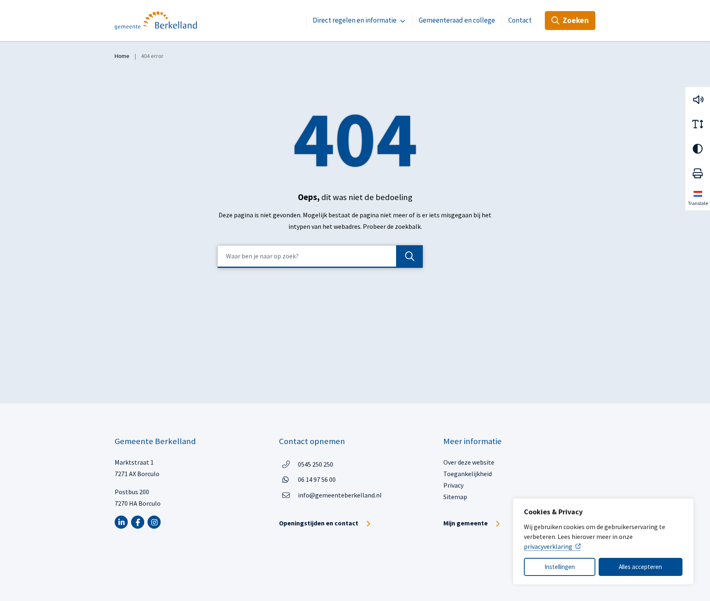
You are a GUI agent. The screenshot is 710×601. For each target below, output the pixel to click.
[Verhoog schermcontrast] (697, 148)
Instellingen (559, 567)
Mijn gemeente (465, 523)
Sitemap (455, 497)
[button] (697, 99)
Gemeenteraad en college (457, 20)
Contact (520, 20)
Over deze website (468, 462)
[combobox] (320, 256)
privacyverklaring (548, 546)
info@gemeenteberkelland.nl (340, 495)
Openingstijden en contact (318, 523)
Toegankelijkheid (467, 474)
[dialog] (603, 541)
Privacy (453, 485)
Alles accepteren (640, 567)
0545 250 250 (315, 464)
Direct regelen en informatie (354, 20)
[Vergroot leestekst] (697, 124)
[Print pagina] (697, 173)
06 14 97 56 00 (317, 479)
